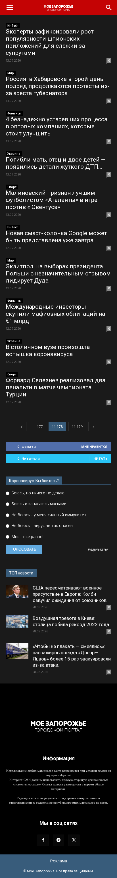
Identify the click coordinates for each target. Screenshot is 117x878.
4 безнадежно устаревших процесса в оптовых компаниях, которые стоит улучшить (56, 126)
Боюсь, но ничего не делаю (37, 493)
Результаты (98, 549)
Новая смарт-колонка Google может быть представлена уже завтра (56, 237)
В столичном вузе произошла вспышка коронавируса (48, 351)
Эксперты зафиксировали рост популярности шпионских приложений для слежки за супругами (50, 42)
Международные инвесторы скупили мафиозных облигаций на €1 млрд (55, 313)
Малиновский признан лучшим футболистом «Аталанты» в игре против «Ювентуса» (51, 199)
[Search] (109, 7)
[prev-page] (21, 426)
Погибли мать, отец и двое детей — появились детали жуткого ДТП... (56, 163)
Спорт (11, 187)
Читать (100, 458)
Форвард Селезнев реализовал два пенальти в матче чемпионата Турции (55, 387)
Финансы (14, 113)
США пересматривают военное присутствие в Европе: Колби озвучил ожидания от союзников (69, 594)
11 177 (37, 426)
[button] (10, 7)
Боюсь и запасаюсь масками (38, 503)
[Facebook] (43, 840)
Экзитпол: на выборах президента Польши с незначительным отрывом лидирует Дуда (58, 273)
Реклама (58, 860)
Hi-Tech (12, 26)
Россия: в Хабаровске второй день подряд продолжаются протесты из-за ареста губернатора (58, 86)
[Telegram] (58, 840)
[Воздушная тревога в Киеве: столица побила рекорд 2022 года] (17, 621)
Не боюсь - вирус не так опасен (41, 525)
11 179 (77, 426)
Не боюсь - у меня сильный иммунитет (48, 514)
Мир (10, 73)
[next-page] (93, 426)
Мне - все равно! (26, 536)
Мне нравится (94, 446)
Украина (13, 154)
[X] (74, 840)
